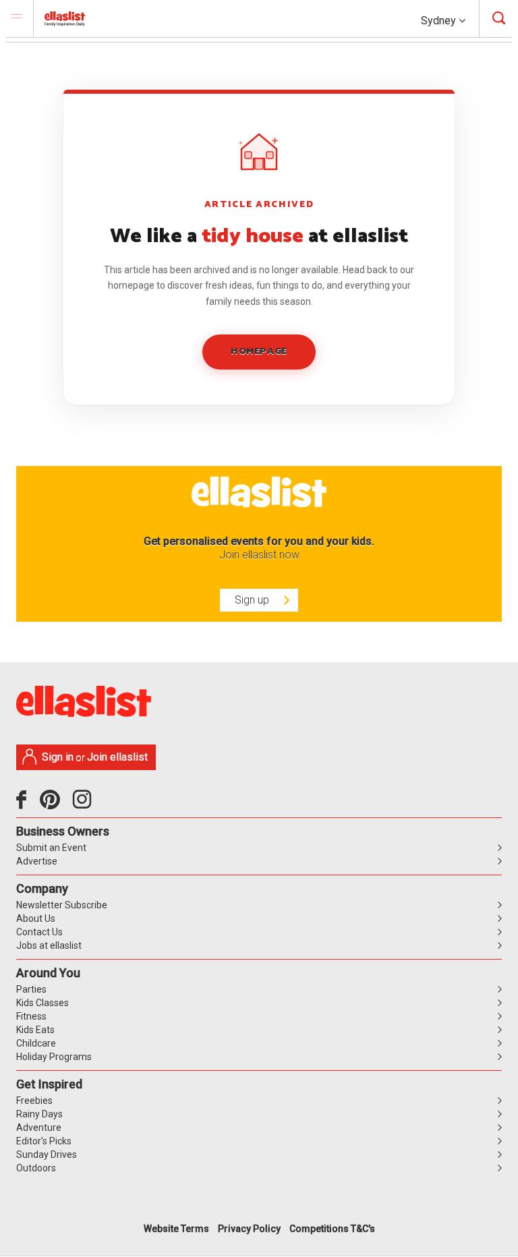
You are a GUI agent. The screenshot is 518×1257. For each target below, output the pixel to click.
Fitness (31, 1016)
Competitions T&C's (332, 1228)
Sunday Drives (46, 1154)
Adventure (38, 1127)
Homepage (259, 351)
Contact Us (39, 932)
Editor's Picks (43, 1141)
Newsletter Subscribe (61, 905)
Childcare (36, 1043)
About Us (35, 918)
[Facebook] (24, 804)
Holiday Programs (54, 1056)
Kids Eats (35, 1029)
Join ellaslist (117, 757)
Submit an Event (51, 847)
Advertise (36, 861)
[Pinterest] (55, 804)
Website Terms (176, 1228)
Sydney (440, 20)
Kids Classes (42, 1002)
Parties (31, 989)
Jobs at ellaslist (49, 945)
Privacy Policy (249, 1228)
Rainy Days (39, 1114)
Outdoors (36, 1168)
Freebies (34, 1100)
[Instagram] (84, 804)
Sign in (58, 757)
